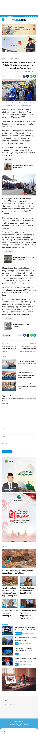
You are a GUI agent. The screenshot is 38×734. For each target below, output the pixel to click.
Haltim (16, 643)
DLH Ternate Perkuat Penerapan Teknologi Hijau (10, 613)
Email (3, 436)
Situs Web (4, 444)
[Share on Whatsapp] (31, 76)
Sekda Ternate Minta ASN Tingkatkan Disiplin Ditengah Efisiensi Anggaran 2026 (26, 375)
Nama (3, 429)
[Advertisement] (19, 7)
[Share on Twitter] (27, 76)
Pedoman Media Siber (9, 705)
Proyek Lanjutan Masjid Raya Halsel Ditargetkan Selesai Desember (9, 348)
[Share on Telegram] (34, 76)
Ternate (3, 566)
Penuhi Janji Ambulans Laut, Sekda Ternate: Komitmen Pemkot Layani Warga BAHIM (28, 348)
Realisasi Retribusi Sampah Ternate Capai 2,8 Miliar (27, 590)
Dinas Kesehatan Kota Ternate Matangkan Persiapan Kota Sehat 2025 (27, 386)
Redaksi (4, 701)
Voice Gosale (18, 633)
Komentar (5, 403)
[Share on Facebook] (24, 76)
